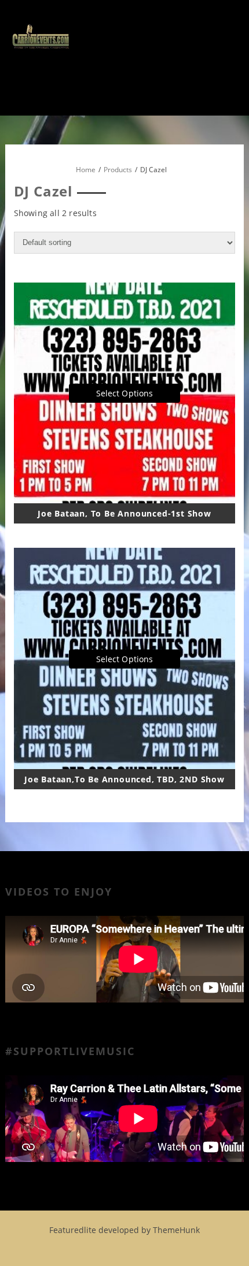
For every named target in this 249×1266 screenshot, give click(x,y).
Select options (124, 393)
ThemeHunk (176, 1229)
